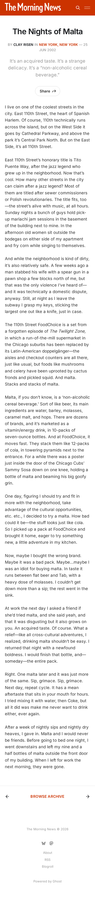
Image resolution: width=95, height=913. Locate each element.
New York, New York (58, 44)
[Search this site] (78, 7)
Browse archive (47, 796)
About (47, 853)
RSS (47, 860)
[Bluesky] (44, 843)
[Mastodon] (51, 843)
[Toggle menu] (87, 7)
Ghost (57, 881)
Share (45, 91)
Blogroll (47, 866)
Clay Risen (23, 44)
